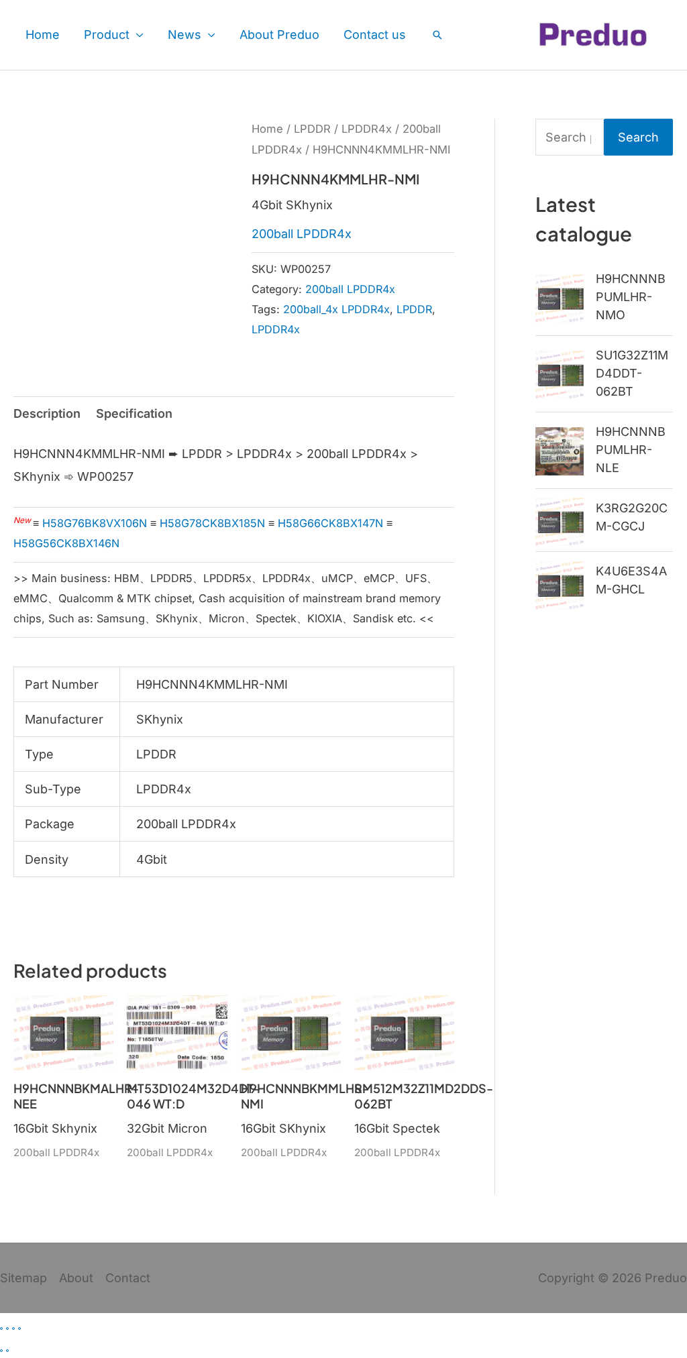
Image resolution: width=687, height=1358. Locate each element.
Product (106, 34)
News (184, 34)
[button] (437, 35)
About (76, 1278)
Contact (127, 1278)
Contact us (375, 34)
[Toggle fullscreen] (7, 1328)
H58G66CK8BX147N (330, 523)
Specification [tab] (134, 413)
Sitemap (23, 1278)
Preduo (666, 1278)
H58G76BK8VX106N (94, 523)
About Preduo (279, 34)
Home (42, 34)
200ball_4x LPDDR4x (336, 309)
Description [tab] (47, 413)
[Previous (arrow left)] (1, 1350)
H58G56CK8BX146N (66, 543)
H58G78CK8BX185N (212, 523)
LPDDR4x (366, 128)
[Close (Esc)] (19, 1328)
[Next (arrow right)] (7, 1350)
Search (638, 137)
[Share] (13, 1328)
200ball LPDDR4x (302, 234)
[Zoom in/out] (1, 1328)
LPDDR (312, 128)
